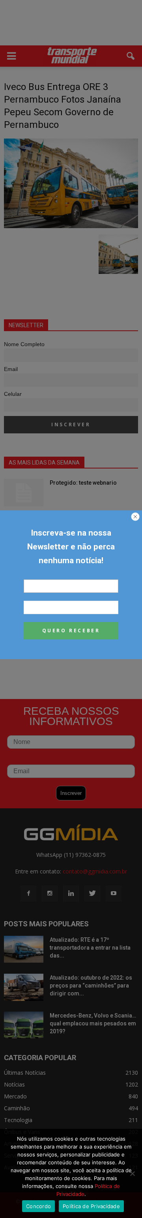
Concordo (38, 1206)
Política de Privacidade (91, 1206)
